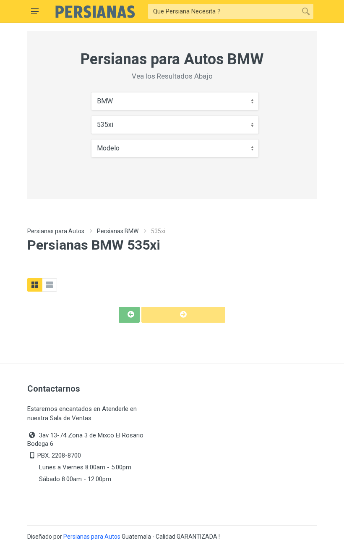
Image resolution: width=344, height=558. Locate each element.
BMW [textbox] (105, 101)
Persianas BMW (117, 231)
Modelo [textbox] (108, 148)
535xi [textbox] (105, 125)
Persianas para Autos (55, 231)
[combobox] (174, 101)
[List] (49, 285)
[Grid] (34, 285)
